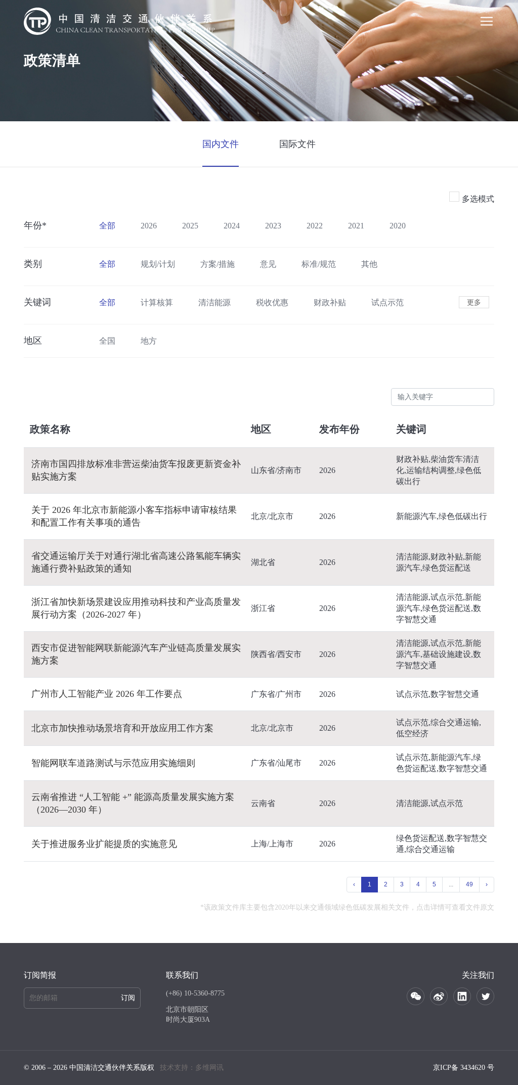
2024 (232, 225)
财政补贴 (330, 302)
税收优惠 (272, 302)
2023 (273, 225)
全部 (107, 225)
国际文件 (297, 144)
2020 (398, 225)
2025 (190, 225)
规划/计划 (158, 264)
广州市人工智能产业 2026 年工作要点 (106, 694)
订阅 (128, 998)
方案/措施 (217, 264)
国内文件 (220, 144)
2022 (315, 225)
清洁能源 (214, 302)
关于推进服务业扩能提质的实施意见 (104, 844)
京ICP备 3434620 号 (463, 1067)
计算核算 (157, 302)
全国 (107, 341)
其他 (369, 264)
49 (469, 884)
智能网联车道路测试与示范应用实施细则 (113, 763)
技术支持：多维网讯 (192, 1067)
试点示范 (387, 302)
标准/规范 (318, 264)
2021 (356, 225)
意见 (268, 264)
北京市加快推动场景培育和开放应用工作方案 (122, 728)
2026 (149, 225)
